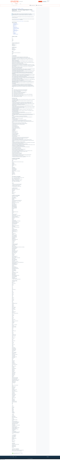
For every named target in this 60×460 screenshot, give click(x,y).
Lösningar (13, 456)
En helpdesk (28, 458)
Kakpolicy (48, 456)
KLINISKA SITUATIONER (15, 30)
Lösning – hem (13, 8)
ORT (13, 31)
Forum (15, 456)
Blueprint (22, 8)
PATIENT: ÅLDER (15, 23)
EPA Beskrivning (15, 27)
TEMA (14, 32)
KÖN (13, 25)
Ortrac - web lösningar (18, 8)
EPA (13, 26)
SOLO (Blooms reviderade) (16, 28)
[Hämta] (28, 229)
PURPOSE (14, 33)
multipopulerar (17, 19)
